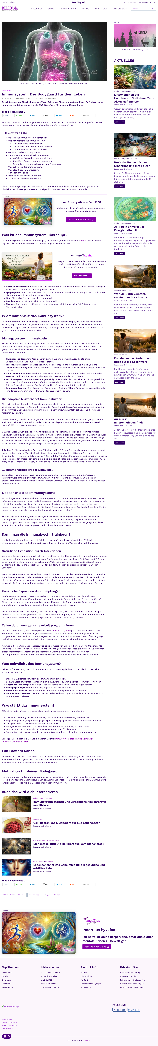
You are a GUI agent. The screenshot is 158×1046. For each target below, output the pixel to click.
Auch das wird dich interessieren (24, 178)
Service (84, 972)
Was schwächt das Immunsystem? (25, 167)
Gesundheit (7, 972)
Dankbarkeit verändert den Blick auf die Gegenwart (132, 360)
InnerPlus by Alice (62, 630)
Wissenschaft (53, 840)
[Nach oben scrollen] (153, 1041)
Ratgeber (48, 798)
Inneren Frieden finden (129, 422)
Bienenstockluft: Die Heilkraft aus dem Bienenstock (68, 843)
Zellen (84, 240)
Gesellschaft (7, 987)
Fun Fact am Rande (18, 173)
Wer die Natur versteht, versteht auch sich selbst (131, 295)
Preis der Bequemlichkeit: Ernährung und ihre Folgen (132, 164)
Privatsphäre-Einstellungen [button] (132, 980)
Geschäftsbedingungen (91, 984)
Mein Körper (8, 90)
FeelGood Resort (48, 984)
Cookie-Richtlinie (128, 976)
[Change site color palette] (6, 1036)
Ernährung (64, 8)
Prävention (38, 798)
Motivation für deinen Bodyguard (24, 175)
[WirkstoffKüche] (27, 266)
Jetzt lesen (120, 122)
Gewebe (21, 895)
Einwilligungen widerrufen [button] (132, 987)
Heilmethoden (39, 840)
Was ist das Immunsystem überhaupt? (27, 138)
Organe (47, 895)
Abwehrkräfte (9, 895)
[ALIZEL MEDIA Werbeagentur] (135, 35)
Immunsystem (35, 895)
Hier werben (143, 2)
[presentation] (16, 804)
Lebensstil (6, 984)
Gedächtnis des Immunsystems (24, 152)
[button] (8, 115)
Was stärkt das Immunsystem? (23, 170)
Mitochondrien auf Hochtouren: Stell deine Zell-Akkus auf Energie (134, 98)
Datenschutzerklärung (130, 972)
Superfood (37, 819)
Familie (5, 976)
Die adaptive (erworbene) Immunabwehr (32, 146)
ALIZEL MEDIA (47, 980)
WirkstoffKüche (130, 2)
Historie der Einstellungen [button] (132, 984)
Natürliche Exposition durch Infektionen (32, 158)
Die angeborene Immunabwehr (27, 143)
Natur (131, 290)
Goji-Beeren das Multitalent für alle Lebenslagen (66, 822)
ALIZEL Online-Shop (50, 972)
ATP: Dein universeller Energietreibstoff (129, 228)
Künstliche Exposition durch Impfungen (32, 161)
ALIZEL (88, 1040)
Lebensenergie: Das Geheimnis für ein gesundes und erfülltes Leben (69, 866)
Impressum (86, 987)
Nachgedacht (131, 159)
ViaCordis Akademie (50, 987)
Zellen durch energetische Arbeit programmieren (37, 164)
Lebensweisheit (120, 290)
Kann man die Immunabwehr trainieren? (28, 155)
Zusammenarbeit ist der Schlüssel (29, 149)
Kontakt (84, 980)
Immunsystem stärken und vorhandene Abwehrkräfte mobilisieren (69, 803)
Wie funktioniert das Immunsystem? (26, 141)
